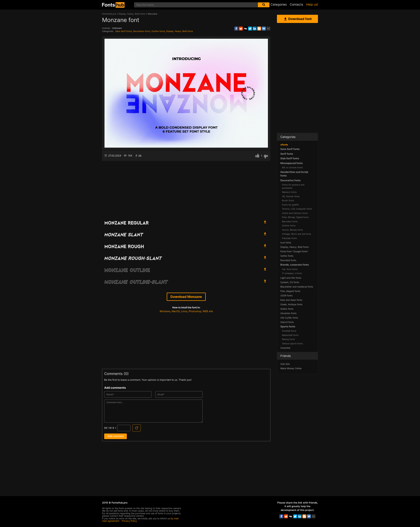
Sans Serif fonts (123, 31)
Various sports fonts (292, 343)
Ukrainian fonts (288, 313)
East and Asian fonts (291, 300)
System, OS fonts (289, 282)
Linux (184, 311)
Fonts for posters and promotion (293, 186)
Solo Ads (285, 363)
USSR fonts (286, 295)
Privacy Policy (129, 520)
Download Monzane (186, 297)
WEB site (208, 311)
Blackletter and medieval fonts (296, 286)
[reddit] (241, 29)
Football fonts (289, 331)
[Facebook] (236, 29)
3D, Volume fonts (291, 196)
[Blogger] (259, 29)
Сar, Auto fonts (290, 269)
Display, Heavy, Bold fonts (179, 31)
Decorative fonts (141, 31)
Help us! (312, 4)
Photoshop (195, 311)
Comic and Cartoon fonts (295, 213)
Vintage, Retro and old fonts (296, 234)
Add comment (115, 436)
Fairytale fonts (289, 238)
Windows (165, 311)
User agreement (110, 520)
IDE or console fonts (292, 167)
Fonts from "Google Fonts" (294, 251)
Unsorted (285, 347)
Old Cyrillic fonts (289, 317)
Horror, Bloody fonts (292, 229)
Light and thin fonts (290, 277)
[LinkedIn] (255, 29)
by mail (174, 518)
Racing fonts (288, 339)
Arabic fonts (286, 308)
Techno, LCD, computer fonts (297, 208)
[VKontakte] (264, 29)
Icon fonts (285, 242)
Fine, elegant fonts (290, 291)
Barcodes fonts (290, 221)
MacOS (176, 311)
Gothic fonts (286, 255)
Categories (279, 4)
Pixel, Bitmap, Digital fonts (295, 217)
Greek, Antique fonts (291, 304)
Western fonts (289, 192)
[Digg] (245, 29)
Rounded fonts (288, 260)
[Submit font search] (263, 4)
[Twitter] (250, 29)
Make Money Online (291, 368)
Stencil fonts (287, 322)
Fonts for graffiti (290, 204)
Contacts (296, 4)
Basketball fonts (290, 335)
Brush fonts (288, 200)
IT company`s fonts (292, 273)
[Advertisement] (186, 189)
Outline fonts (158, 31)
